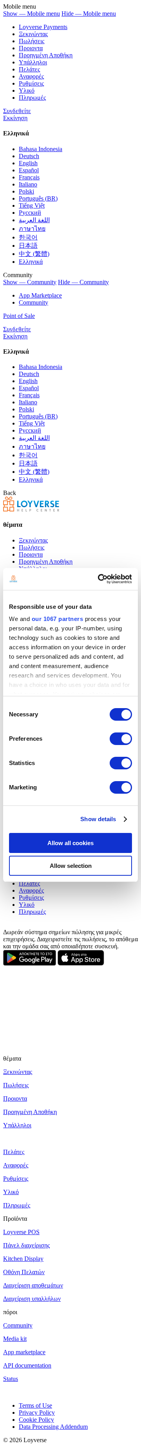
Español (29, 170)
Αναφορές (31, 76)
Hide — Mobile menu (88, 13)
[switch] (121, 738)
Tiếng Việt (32, 205)
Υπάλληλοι (33, 62)
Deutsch (29, 156)
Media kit (15, 1338)
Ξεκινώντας (33, 34)
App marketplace (24, 1352)
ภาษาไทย (32, 228)
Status (10, 1378)
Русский (30, 212)
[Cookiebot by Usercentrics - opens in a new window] (99, 579)
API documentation (27, 1365)
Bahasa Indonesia (40, 149)
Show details (98, 819)
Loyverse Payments (43, 27)
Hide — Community (83, 282)
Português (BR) (38, 198)
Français (29, 177)
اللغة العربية (34, 220)
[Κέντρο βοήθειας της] (31, 509)
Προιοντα (31, 48)
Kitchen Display (23, 1258)
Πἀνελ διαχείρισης (26, 1245)
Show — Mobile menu (31, 13)
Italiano (28, 184)
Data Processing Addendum (53, 1426)
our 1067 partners (57, 618)
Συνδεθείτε (17, 111)
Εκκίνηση (15, 118)
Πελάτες (29, 69)
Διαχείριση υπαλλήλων (32, 1298)
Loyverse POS (21, 1232)
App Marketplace (40, 295)
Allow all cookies (70, 843)
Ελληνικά (31, 261)
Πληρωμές (32, 97)
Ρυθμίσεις (31, 83)
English (28, 163)
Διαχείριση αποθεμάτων (33, 1285)
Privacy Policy (37, 1412)
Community (33, 302)
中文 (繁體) (34, 253)
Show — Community (29, 282)
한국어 (28, 237)
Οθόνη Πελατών (24, 1272)
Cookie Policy (36, 1419)
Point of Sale (19, 315)
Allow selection (71, 865)
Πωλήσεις (31, 41)
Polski (26, 191)
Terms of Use (35, 1405)
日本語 (28, 245)
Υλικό (26, 90)
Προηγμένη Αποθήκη (45, 55)
